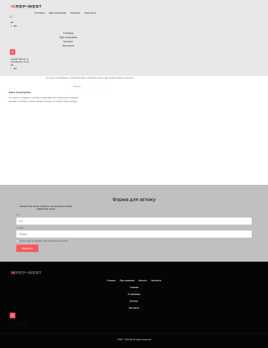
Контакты (134, 308)
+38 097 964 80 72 (19, 59)
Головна (39, 12)
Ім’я (18, 214)
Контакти (90, 12)
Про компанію (57, 12)
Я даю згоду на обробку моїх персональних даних (44, 241)
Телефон (20, 228)
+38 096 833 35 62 (19, 61)
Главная (134, 287)
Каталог (75, 12)
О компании (134, 294)
